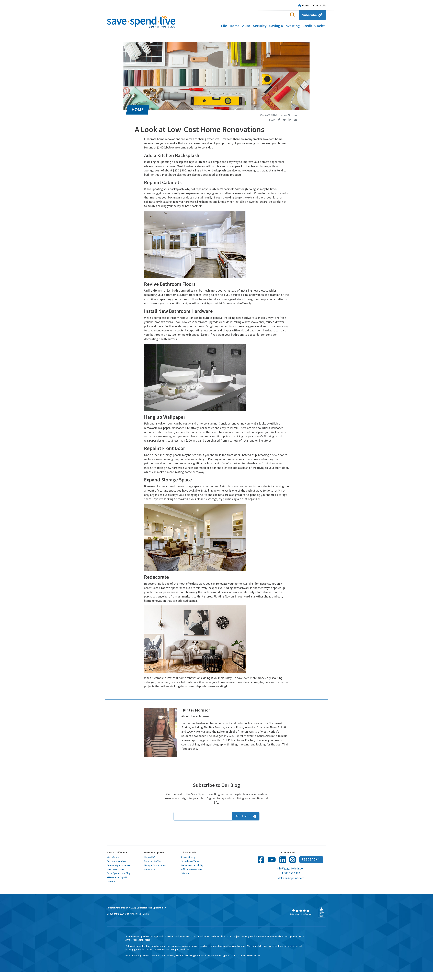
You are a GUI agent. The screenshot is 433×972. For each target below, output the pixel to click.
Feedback (309, 859)
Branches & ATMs (152, 861)
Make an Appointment (291, 878)
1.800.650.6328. (252, 955)
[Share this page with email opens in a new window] (295, 120)
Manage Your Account (155, 865)
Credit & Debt (313, 25)
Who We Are (113, 857)
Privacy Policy (188, 857)
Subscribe (309, 15)
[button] (292, 15)
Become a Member (116, 861)
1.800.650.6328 (291, 873)
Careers (111, 881)
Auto (246, 25)
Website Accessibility (192, 865)
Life (224, 25)
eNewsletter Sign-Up (117, 877)
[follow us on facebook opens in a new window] (261, 859)
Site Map (185, 873)
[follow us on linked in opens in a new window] (282, 859)
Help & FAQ (149, 857)
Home (235, 25)
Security (260, 25)
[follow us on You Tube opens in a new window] (272, 859)
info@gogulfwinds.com (291, 868)
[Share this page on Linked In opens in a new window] (290, 120)
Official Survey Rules (191, 869)
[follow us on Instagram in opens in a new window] (292, 859)
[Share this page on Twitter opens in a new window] (284, 120)
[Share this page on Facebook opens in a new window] (279, 120)
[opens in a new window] (300, 912)
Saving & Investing (284, 25)
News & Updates (115, 869)
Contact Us (319, 5)
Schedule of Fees (190, 861)
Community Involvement (119, 865)
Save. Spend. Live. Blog (118, 873)
